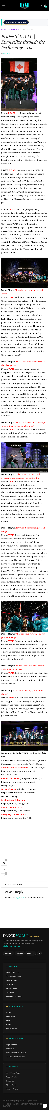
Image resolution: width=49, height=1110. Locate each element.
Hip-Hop (8, 1012)
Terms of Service (12, 1089)
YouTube (20, 953)
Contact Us (10, 1081)
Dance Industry (11, 980)
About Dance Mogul (13, 1073)
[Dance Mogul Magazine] (24, 5)
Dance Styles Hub (12, 972)
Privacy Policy (11, 1085)
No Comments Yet (15, 884)
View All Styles (11, 1028)
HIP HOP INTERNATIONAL (10, 29)
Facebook (30, 953)
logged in (20, 897)
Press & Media (11, 1077)
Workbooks (10, 1048)
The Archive (10, 984)
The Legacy (10, 992)
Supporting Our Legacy (14, 996)
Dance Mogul (8, 53)
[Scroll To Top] (45, 1106)
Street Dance (10, 1016)
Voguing (8, 1024)
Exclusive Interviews (13, 976)
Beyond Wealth (11, 988)
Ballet (8, 1020)
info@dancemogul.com (11, 946)
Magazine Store (11, 1044)
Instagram (8, 953)
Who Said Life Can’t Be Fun (16, 1052)
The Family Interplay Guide (15, 1056)
